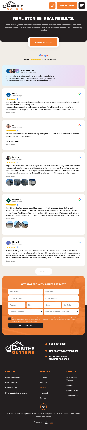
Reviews (43, 388)
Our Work (43, 377)
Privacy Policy (31, 413)
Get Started (25, 325)
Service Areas (72, 396)
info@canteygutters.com (63, 351)
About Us (43, 382)
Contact (43, 398)
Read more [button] (10, 113)
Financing (44, 393)
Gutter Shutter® (12, 382)
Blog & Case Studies (71, 378)
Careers (69, 385)
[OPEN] (82, 5)
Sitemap (52, 413)
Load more (44, 271)
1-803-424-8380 (57, 343)
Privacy (36, 321)
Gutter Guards (11, 388)
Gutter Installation (12, 377)
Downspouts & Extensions (16, 393)
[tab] (43, 42)
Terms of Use (28, 321)
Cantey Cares (72, 390)
